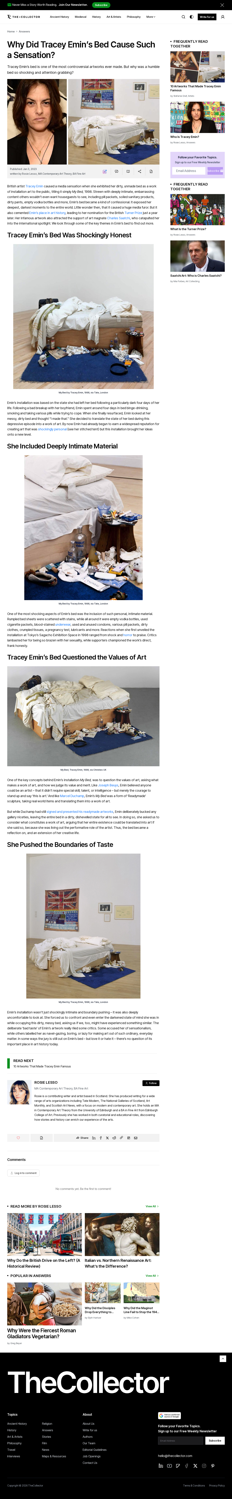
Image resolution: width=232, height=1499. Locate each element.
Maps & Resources (54, 1456)
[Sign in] (223, 17)
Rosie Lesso (29, 173)
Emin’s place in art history (47, 213)
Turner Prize (133, 213)
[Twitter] (107, 1138)
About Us (88, 1423)
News (45, 1450)
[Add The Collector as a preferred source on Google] (169, 1415)
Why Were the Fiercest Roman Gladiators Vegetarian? (41, 1334)
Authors (88, 1436)
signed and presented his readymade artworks (80, 812)
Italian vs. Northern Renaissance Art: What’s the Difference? (118, 1263)
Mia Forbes (179, 281)
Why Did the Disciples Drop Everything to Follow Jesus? (100, 1310)
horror (127, 635)
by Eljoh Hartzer (93, 1317)
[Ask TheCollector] (105, 171)
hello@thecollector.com (175, 1456)
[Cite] (151, 171)
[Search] (183, 17)
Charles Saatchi (118, 218)
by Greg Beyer (14, 1343)
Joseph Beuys (108, 785)
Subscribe (101, 5)
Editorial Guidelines (95, 1450)
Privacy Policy (217, 1485)
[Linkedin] (94, 1138)
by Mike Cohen (131, 1317)
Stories (46, 1436)
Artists (191, 95)
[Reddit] (114, 1138)
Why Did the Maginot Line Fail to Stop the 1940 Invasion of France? (141, 1310)
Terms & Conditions (194, 1485)
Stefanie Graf (180, 95)
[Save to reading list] (128, 171)
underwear (63, 624)
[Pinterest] (213, 1466)
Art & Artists (14, 1436)
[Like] (18, 1138)
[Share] (139, 171)
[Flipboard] (128, 1138)
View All (151, 1206)
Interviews (13, 1456)
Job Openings (92, 1456)
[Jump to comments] (116, 171)
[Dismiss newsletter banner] (222, 5)
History (11, 1430)
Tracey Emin (34, 186)
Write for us (207, 16)
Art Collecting (193, 281)
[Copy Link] (121, 1138)
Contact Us (90, 1463)
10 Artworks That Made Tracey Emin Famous (42, 1066)
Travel (11, 1450)
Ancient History (17, 1423)
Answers (24, 31)
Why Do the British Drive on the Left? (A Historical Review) (43, 1263)
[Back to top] (223, 1358)
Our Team (89, 1443)
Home (11, 31)
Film (44, 1443)
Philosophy (14, 1443)
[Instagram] (204, 1466)
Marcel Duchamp (72, 796)
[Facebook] (100, 1138)
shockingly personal (52, 429)
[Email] (135, 1137)
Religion (47, 1423)
